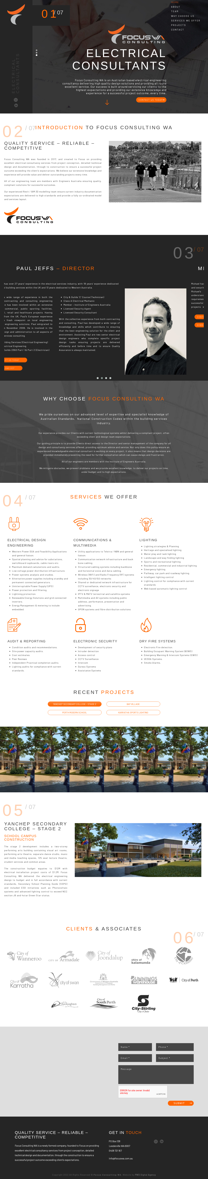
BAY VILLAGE (133, 704)
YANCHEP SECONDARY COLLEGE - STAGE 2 (74, 704)
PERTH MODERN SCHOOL (74, 712)
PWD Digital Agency (145, 1174)
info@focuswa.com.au (121, 1158)
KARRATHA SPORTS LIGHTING (133, 712)
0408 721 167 (115, 1150)
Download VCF (87, 325)
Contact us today (90, 317)
